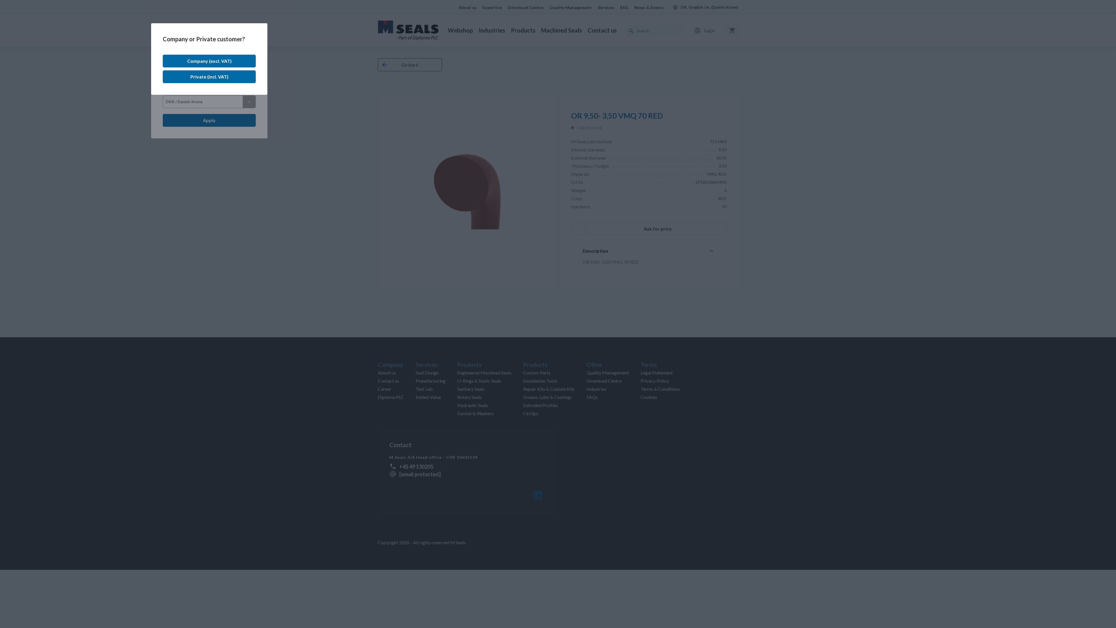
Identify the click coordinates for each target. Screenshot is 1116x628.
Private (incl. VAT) (209, 76)
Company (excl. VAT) (209, 61)
